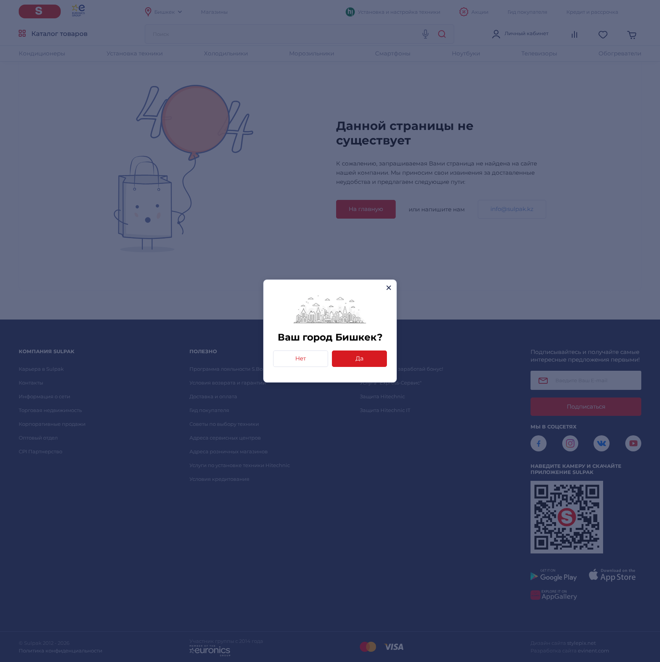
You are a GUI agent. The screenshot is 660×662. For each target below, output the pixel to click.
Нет (300, 358)
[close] (389, 288)
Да (360, 358)
